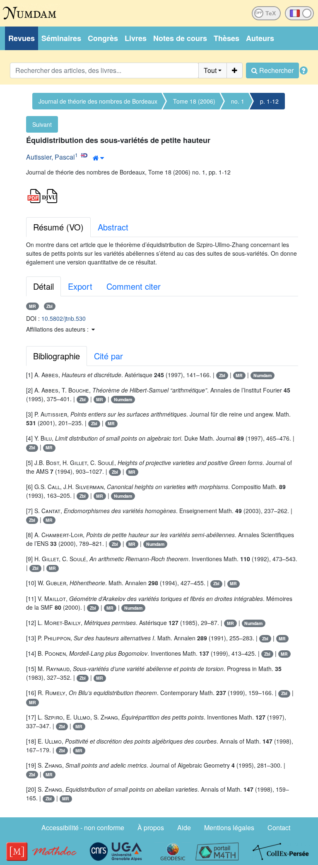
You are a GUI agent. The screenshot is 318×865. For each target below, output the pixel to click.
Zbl (49, 306)
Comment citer (133, 286)
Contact (278, 827)
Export (80, 286)
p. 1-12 (269, 101)
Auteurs (260, 38)
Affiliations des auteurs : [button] (58, 329)
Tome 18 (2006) (194, 101)
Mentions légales (229, 827)
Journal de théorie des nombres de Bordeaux (98, 101)
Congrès (103, 38)
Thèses (226, 38)
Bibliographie (56, 356)
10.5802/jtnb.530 (63, 318)
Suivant (42, 124)
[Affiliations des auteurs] (98, 158)
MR (32, 306)
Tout (210, 70)
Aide (184, 827)
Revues (21, 38)
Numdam (262, 375)
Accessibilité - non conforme (82, 827)
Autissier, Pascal (50, 157)
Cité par (108, 356)
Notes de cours (180, 38)
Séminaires (61, 38)
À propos (150, 827)
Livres (136, 38)
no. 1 (237, 101)
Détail (43, 286)
